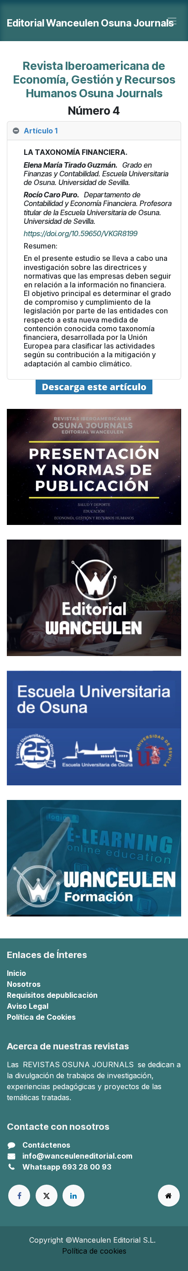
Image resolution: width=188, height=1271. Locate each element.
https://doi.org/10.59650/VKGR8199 (80, 233)
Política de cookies (94, 1250)
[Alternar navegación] (172, 20)
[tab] (94, 131)
